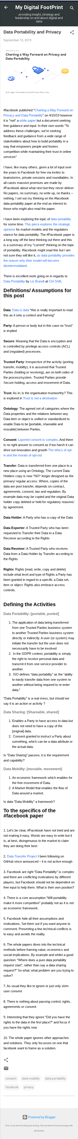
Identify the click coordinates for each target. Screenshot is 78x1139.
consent (10, 1078)
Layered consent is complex (38, 439)
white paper (28, 120)
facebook (11, 1087)
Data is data (20, 310)
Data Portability (14, 281)
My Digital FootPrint (39, 7)
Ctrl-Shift (55, 281)
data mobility (31, 1078)
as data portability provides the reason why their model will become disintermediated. (39, 260)
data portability (61, 219)
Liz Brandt (37, 281)
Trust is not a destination (40, 398)
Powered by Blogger (42, 1117)
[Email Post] (6, 1070)
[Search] (72, 8)
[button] (72, 33)
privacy (29, 1087)
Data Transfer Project (22, 856)
